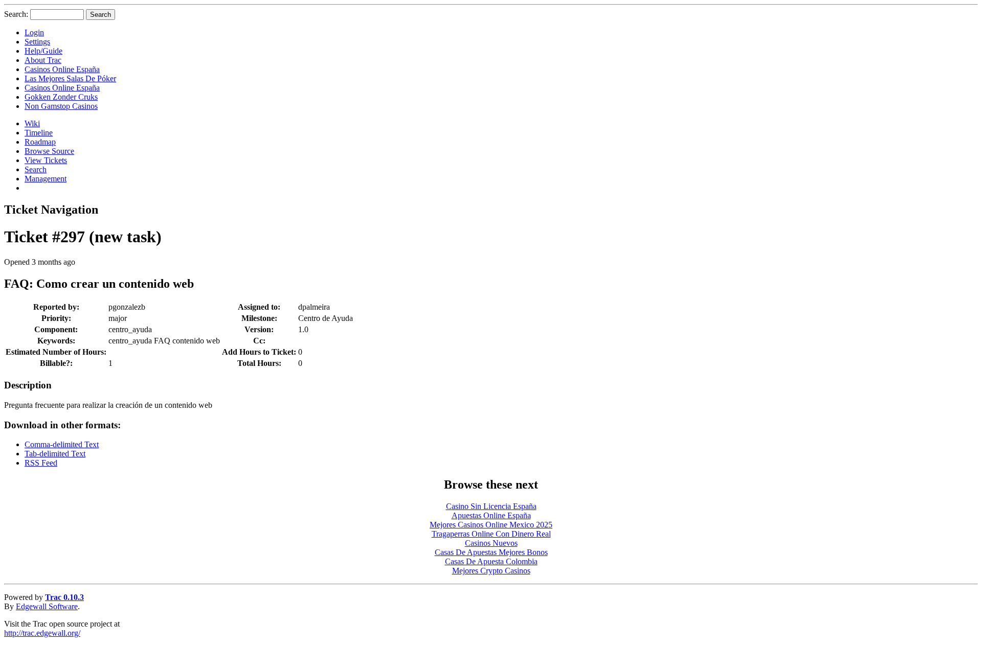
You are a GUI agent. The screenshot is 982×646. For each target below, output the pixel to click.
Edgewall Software (47, 606)
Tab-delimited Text (55, 453)
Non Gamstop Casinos (61, 106)
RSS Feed (41, 462)
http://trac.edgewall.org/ (42, 633)
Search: (16, 14)
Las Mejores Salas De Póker (70, 78)
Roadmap (40, 141)
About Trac (43, 60)
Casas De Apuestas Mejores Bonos (491, 552)
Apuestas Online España (491, 515)
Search (36, 169)
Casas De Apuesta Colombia (491, 561)
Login (34, 32)
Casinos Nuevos (491, 543)
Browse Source (49, 151)
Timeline (39, 132)
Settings (37, 41)
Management (45, 178)
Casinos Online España (62, 69)
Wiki (32, 123)
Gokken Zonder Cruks (61, 97)
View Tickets (46, 160)
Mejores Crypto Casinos (491, 570)
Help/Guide (43, 51)
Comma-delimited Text (62, 444)
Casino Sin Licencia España (491, 506)
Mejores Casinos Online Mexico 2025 (491, 524)
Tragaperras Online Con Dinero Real (491, 533)
